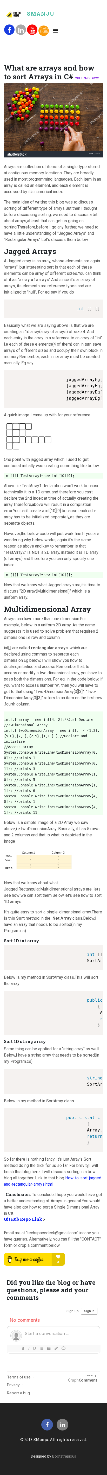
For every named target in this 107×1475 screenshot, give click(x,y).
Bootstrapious (64, 1456)
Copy (97, 304)
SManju (41, 13)
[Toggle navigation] (55, 31)
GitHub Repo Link (23, 1219)
